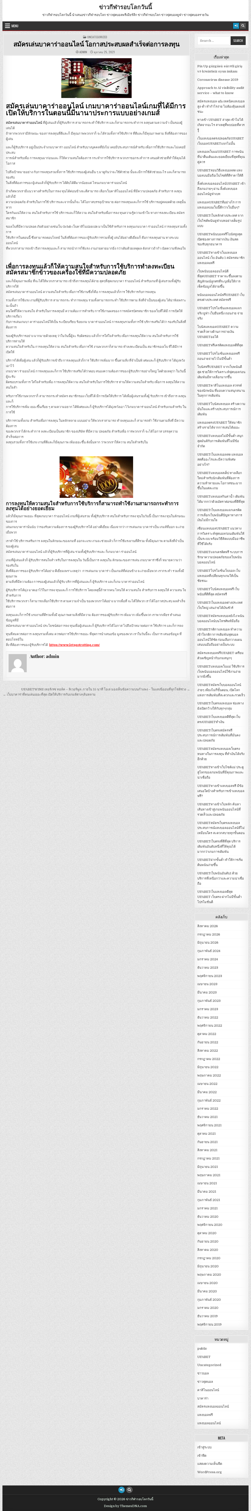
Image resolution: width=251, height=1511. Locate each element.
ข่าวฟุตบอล (205, 1382)
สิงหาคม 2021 (207, 1150)
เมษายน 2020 (207, 1283)
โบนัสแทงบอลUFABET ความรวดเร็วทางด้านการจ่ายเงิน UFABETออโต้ (217, 332)
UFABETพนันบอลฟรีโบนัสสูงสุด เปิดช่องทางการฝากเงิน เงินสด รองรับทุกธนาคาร (219, 239)
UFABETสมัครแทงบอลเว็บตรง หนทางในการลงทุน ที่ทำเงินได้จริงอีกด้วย (220, 754)
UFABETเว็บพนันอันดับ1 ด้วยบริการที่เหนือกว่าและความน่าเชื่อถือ (220, 878)
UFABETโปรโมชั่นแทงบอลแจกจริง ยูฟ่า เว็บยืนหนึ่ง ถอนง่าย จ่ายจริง (220, 313)
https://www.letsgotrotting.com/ (74, 645)
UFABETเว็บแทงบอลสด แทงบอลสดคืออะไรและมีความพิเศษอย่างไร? (220, 460)
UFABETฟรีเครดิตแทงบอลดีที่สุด (220, 345)
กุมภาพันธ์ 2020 (209, 1299)
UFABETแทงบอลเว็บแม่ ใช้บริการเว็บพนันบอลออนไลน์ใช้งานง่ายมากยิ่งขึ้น (220, 672)
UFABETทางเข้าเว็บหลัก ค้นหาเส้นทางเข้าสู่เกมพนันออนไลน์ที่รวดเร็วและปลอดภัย (219, 809)
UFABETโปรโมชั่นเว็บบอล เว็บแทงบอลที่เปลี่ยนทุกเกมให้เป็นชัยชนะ (218, 576)
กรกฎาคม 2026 (208, 934)
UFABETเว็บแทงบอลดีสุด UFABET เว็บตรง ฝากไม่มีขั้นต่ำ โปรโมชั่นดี (219, 897)
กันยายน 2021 (207, 1142)
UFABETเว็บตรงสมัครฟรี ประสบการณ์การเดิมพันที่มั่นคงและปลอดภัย (218, 735)
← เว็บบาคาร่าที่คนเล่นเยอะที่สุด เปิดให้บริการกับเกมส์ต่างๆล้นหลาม (49, 694)
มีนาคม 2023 (207, 992)
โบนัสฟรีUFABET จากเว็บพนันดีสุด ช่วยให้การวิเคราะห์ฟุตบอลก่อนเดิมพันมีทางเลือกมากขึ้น (221, 372)
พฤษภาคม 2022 (209, 1075)
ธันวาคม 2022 (207, 1017)
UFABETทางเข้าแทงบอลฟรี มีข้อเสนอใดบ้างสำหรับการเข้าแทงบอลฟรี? (220, 791)
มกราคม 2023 (207, 1009)
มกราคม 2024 (207, 959)
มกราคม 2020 (207, 1308)
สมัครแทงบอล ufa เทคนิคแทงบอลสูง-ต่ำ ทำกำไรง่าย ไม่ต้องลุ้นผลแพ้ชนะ (221, 106)
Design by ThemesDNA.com (125, 1506)
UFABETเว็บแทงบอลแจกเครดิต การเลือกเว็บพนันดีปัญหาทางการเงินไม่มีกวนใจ (219, 515)
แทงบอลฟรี (205, 1415)
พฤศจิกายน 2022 (209, 1025)
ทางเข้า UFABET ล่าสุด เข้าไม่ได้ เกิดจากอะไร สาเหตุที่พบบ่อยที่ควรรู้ (221, 125)
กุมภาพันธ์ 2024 (208, 951)
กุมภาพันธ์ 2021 (208, 1200)
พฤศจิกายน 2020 (209, 1225)
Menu (15, 25)
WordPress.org (209, 1472)
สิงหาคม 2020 (207, 1250)
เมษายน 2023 (207, 984)
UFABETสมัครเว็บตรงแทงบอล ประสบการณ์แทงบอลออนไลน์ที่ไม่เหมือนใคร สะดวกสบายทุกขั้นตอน (221, 828)
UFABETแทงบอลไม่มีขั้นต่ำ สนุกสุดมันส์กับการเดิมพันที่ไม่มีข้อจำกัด (220, 441)
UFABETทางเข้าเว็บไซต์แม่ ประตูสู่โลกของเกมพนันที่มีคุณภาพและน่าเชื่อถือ (220, 772)
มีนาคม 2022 (207, 1092)
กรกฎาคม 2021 (208, 1158)
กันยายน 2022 (207, 1042)
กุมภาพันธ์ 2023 (209, 1001)
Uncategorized (97, 37)
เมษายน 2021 (207, 1183)
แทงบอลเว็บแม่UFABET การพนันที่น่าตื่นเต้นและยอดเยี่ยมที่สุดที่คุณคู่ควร (221, 157)
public (202, 1348)
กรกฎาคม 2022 (208, 1059)
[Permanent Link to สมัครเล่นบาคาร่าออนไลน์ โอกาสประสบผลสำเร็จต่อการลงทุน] (96, 78)
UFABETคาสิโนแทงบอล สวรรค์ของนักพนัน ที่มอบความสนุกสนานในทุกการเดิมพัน (221, 391)
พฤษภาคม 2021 (208, 1175)
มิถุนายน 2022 (207, 1067)
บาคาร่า (202, 1398)
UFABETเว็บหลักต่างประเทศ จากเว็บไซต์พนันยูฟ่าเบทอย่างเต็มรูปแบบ (220, 221)
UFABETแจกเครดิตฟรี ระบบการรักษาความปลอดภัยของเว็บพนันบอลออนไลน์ (220, 557)
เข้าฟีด (201, 1455)
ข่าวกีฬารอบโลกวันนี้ (125, 7)
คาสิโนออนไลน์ (208, 1390)
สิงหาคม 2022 (207, 1050)
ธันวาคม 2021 (207, 1117)
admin (83, 52)
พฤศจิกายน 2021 (209, 1125)
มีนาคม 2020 (207, 1291)
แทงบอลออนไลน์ (209, 1423)
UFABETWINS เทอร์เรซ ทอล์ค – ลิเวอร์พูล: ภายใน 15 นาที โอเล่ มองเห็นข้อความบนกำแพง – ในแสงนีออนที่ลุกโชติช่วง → (105, 689)
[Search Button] (243, 26)
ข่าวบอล (203, 1373)
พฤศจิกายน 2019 (209, 1324)
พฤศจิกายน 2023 (209, 976)
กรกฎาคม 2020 (208, 1258)
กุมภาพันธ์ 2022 (209, 1100)
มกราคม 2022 (207, 1108)
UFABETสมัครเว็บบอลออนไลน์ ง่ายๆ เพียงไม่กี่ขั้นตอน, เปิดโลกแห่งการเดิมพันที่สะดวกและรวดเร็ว (221, 690)
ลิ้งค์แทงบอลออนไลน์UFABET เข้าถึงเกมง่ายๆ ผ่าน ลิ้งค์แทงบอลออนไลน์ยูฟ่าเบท (221, 189)
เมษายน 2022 (207, 1084)
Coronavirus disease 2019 (217, 80)
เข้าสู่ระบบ (204, 1447)
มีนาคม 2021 (206, 1191)
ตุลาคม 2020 (206, 1233)
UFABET (204, 1357)
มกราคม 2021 (207, 1208)
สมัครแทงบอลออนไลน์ (213, 1406)
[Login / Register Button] (236, 26)
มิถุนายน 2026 (207, 942)
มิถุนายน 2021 (207, 1167)
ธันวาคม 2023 (207, 967)
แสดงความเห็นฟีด (209, 1464)
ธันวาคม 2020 (207, 1216)
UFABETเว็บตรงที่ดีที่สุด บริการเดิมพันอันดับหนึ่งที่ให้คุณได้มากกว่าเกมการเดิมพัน (218, 846)
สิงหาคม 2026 (207, 926)
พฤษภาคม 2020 (209, 1274)
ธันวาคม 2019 (207, 1316)
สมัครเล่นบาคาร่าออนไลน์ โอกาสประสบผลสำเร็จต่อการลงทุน (96, 44)
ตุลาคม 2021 (206, 1133)
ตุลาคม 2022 (206, 1034)
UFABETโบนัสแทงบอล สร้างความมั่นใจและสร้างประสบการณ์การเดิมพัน (221, 409)
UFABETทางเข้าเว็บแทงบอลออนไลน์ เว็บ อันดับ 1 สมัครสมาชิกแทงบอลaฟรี (221, 258)
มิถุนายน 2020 (208, 1266)
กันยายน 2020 (207, 1241)
